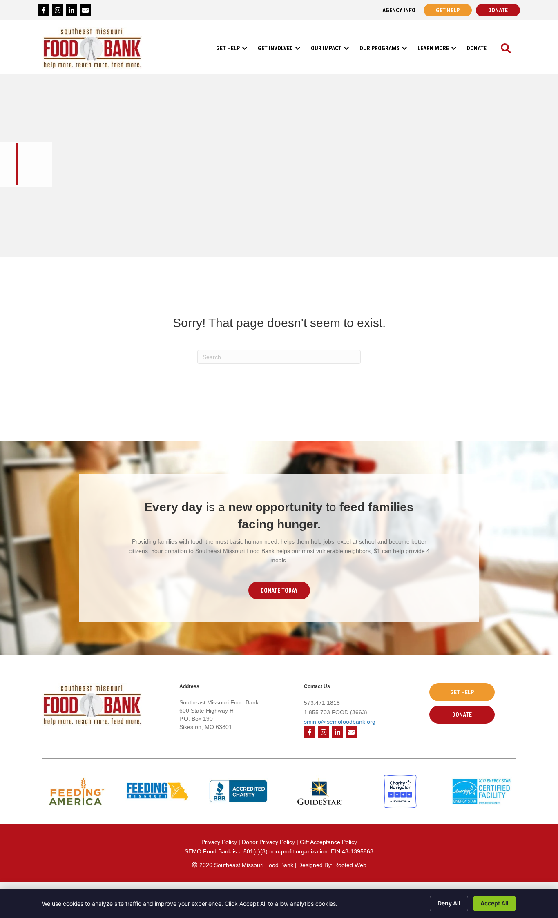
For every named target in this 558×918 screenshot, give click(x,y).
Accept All (494, 903)
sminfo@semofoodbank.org (339, 721)
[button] (245, 48)
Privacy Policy (219, 842)
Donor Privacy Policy (269, 842)
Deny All (448, 903)
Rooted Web (350, 865)
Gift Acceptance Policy (328, 842)
